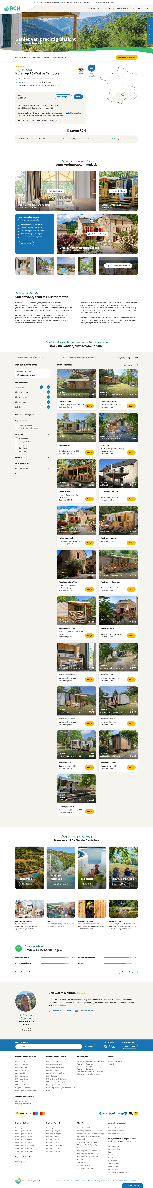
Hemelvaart (112, 1155)
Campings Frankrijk (53, 1128)
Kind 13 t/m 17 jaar (21, 392)
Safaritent (22, 451)
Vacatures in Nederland (85, 1064)
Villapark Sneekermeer (23, 1088)
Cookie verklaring (117, 1181)
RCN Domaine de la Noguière (56, 1082)
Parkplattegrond (63, 97)
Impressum (105, 1181)
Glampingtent (23, 448)
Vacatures (58, 1181)
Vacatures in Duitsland (85, 1069)
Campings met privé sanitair (87, 1151)
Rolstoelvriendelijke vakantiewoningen (91, 1134)
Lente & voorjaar (114, 1149)
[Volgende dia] (94, 383)
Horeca (81, 963)
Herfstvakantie (113, 1166)
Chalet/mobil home (25, 442)
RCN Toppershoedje (22, 1079)
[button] (24, 266)
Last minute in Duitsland (116, 1134)
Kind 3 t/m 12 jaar (21, 397)
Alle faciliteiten (25, 243)
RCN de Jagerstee (21, 1070)
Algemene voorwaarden (71, 1181)
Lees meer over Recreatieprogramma (92, 918)
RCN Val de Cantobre (22, 57)
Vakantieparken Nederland (24, 1151)
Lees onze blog (129, 1046)
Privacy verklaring (94, 1181)
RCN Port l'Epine (52, 1061)
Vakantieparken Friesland (24, 1128)
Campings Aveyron (52, 1139)
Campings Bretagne (53, 1131)
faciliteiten (72, 113)
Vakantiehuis (23, 439)
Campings (80, 1159)
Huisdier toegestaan (26, 425)
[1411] (113, 1046)
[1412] (109, 1046)
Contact (111, 1064)
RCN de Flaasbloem (22, 1085)
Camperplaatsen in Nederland (87, 1156)
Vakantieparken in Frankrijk (56, 1085)
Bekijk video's (120, 191)
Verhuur (46, 57)
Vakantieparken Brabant (23, 1148)
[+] (48, 387)
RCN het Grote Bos (21, 1076)
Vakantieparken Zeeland (23, 1142)
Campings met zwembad (86, 1154)
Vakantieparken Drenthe (23, 1131)
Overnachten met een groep (87, 1142)
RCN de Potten (20, 1061)
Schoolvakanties (114, 1146)
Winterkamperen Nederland (87, 1168)
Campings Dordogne (53, 1134)
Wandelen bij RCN (83, 1165)
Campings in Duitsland (23, 1104)
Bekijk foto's (57, 191)
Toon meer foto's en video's (120, 266)
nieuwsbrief (131, 1141)
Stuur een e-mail (86, 1010)
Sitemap (83, 1181)
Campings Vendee (52, 1136)
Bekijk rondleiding (99, 234)
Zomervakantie (113, 1164)
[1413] (105, 1046)
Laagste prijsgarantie (150, 31)
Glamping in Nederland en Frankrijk (89, 1131)
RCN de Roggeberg (21, 1064)
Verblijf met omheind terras (28, 428)
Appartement (23, 445)
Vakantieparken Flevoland (24, 1136)
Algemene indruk (22, 957)
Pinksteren (112, 1158)
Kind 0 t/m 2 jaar (21, 402)
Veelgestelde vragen (115, 1061)
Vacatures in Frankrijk (85, 1066)
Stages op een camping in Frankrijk (89, 1074)
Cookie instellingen (131, 1181)
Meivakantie (112, 1161)
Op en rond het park (61, 58)
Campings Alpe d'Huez (54, 1145)
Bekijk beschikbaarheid (126, 57)
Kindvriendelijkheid (23, 963)
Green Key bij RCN (83, 1128)
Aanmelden (89, 1046)
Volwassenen (20, 387)
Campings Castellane (53, 1148)
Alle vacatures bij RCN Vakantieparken (90, 1061)
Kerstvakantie (113, 1169)
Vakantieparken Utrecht (23, 1139)
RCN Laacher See (21, 1101)
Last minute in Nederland (117, 1128)
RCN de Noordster (21, 1067)
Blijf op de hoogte (21, 1042)
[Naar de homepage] (12, 8)
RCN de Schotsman (22, 1082)
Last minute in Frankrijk (116, 1131)
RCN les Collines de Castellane (56, 1079)
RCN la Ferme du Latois (54, 1064)
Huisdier (18, 407)
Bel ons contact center (62, 1010)
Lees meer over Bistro (61, 918)
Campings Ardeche (52, 1142)
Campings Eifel (20, 1162)
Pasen (110, 1152)
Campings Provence (53, 1151)
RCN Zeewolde (20, 1073)
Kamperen (36, 57)
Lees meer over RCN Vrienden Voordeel (29, 918)
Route (78, 97)
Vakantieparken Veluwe (23, 1134)
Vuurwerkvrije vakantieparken (118, 1172)
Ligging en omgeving (86, 957)
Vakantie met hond (83, 1148)
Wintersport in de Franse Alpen (88, 1145)
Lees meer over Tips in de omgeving (123, 918)
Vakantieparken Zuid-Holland (25, 1145)
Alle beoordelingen (128, 972)
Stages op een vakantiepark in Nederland (91, 1071)
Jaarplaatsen (81, 1162)
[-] (41, 387)
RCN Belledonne (52, 1076)
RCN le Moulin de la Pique (55, 1067)
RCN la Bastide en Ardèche (55, 1073)
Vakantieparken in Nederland (25, 1091)
